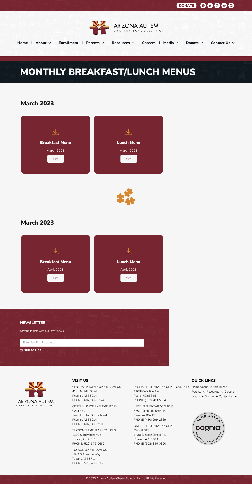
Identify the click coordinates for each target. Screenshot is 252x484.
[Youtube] (224, 5)
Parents (93, 42)
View (55, 158)
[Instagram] (217, 5)
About (41, 42)
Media (168, 42)
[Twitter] (210, 5)
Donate (192, 42)
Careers (149, 42)
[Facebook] (203, 5)
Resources (121, 42)
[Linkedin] (231, 5)
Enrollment (68, 42)
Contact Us (220, 42)
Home (22, 42)
